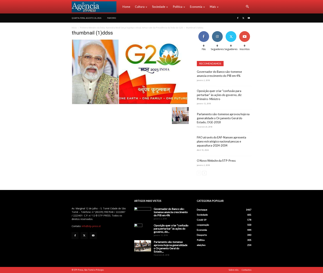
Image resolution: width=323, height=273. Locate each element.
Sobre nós (233, 269)
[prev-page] (199, 173)
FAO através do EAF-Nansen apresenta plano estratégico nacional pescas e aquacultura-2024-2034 (221, 141)
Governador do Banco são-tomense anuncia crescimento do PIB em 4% (171, 212)
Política (177, 6)
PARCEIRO (111, 18)
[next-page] (204, 173)
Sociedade (158, 6)
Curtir (203, 32)
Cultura (140, 6)
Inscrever (244, 32)
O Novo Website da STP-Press (216, 160)
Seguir (217, 32)
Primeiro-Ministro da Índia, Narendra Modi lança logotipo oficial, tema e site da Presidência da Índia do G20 (131, 27)
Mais (213, 6)
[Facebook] (237, 18)
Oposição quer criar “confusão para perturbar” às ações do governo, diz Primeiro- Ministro (219, 95)
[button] (247, 7)
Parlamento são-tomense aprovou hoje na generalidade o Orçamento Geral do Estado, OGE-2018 (223, 118)
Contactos (246, 269)
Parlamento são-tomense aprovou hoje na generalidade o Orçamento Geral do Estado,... (170, 246)
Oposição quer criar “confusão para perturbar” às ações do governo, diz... (171, 228)
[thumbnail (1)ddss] (130, 103)
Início (74, 27)
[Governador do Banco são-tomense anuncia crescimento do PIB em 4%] (142, 213)
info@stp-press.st (91, 226)
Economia (196, 6)
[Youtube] (248, 18)
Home (126, 6)
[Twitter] (243, 18)
